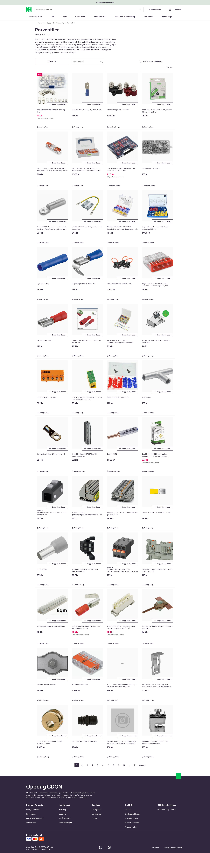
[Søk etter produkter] (140, 9)
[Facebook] (109, 847)
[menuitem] (35, 16)
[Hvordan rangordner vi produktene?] (140, 62)
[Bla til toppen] (178, 776)
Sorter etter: (148, 61)
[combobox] (89, 9)
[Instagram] (100, 847)
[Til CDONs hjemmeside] (29, 9)
